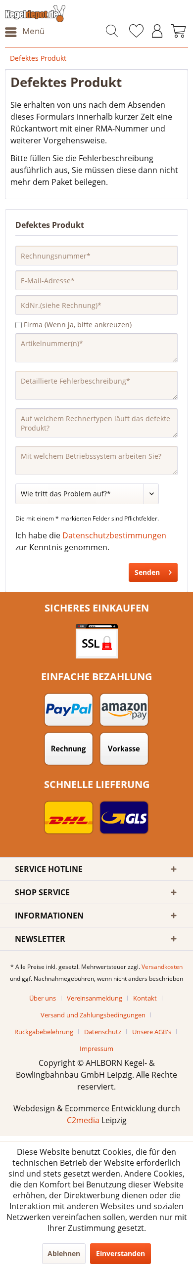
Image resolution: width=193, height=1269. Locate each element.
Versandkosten (162, 967)
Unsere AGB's (151, 1031)
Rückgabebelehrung (43, 1031)
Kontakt (145, 998)
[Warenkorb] (179, 32)
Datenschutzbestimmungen (114, 535)
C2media (83, 1120)
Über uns (42, 998)
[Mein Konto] (157, 32)
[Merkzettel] (136, 32)
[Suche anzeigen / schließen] (112, 32)
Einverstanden (120, 1253)
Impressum (96, 1048)
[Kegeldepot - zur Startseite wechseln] (50, 13)
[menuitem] (25, 32)
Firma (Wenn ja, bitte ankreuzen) (78, 324)
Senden (147, 572)
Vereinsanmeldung (94, 998)
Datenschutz (102, 1031)
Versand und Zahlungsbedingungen (93, 1014)
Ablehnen (64, 1253)
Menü (33, 31)
